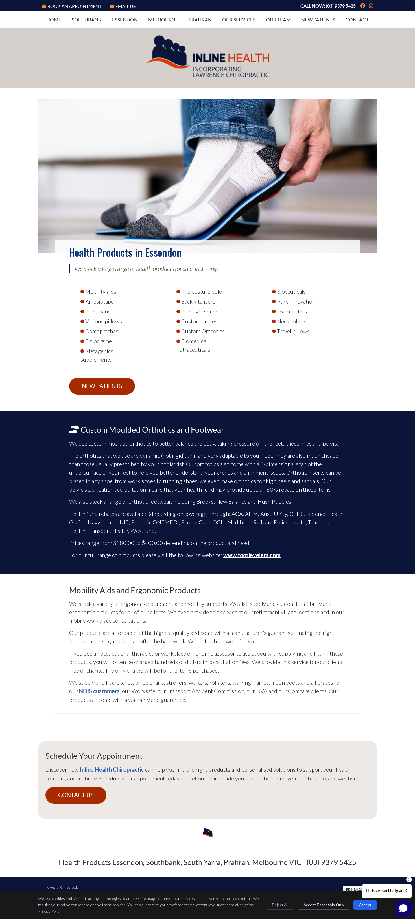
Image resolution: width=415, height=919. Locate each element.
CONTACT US (76, 795)
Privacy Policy (49, 911)
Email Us (125, 6)
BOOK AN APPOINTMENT (74, 6)
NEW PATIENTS (102, 386)
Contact (357, 19)
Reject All (280, 905)
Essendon (125, 19)
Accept (365, 905)
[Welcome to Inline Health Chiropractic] (207, 75)
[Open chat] (403, 908)
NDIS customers (99, 691)
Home (53, 19)
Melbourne (163, 19)
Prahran (200, 19)
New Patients (318, 19)
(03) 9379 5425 (341, 5)
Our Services (238, 19)
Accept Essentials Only (323, 905)
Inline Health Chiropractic (112, 769)
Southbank (87, 19)
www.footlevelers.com (252, 555)
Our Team (278, 19)
